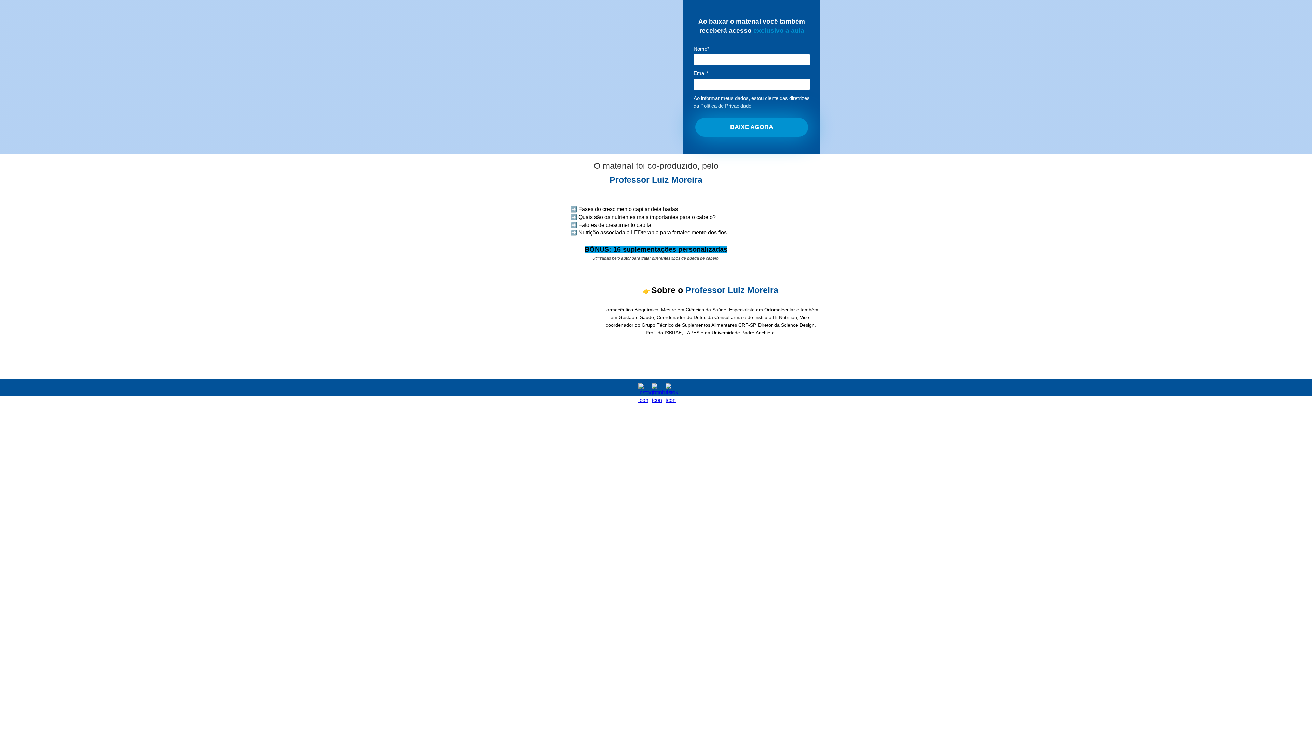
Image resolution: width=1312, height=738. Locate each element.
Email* (701, 73)
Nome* (701, 49)
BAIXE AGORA (751, 127)
